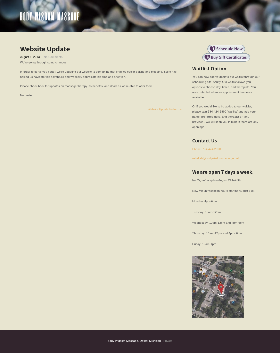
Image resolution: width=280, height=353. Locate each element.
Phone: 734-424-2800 (206, 149)
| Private (166, 340)
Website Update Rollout (165, 109)
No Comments (53, 57)
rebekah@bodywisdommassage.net (215, 158)
